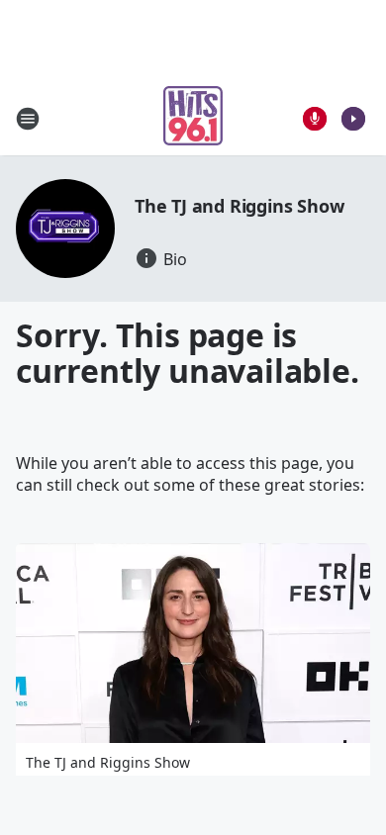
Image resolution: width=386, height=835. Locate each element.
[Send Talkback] (315, 119)
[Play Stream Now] (353, 119)
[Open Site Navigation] (28, 119)
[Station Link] (193, 118)
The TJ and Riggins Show (239, 206)
